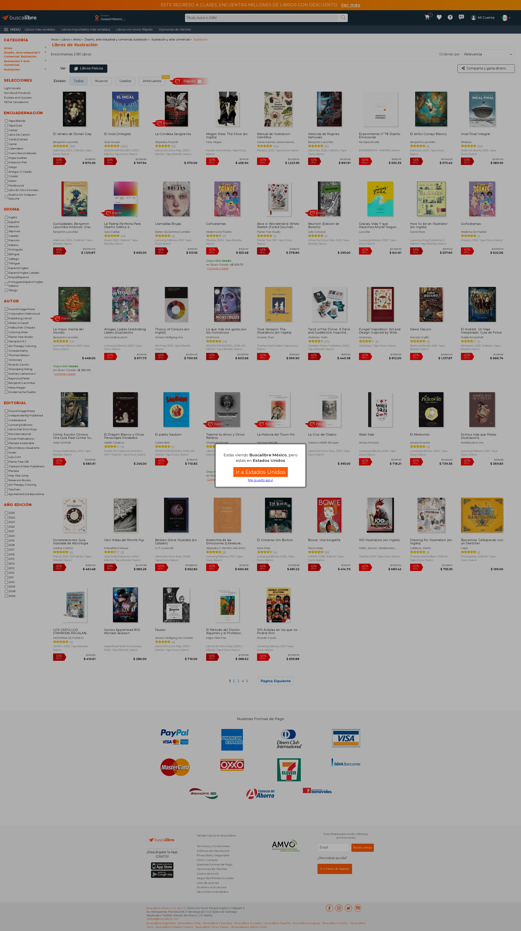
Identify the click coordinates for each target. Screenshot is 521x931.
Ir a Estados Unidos (261, 472)
